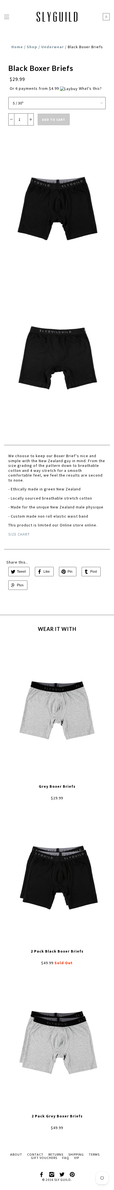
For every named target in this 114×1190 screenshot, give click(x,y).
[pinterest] (72, 1173)
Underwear (52, 46)
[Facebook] (41, 1173)
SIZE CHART (19, 534)
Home (17, 46)
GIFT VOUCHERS (44, 1158)
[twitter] (62, 1173)
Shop (32, 46)
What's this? (90, 88)
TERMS (94, 1154)
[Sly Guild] (57, 16)
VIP (76, 1158)
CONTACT (35, 1154)
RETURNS (55, 1154)
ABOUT (16, 1154)
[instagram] (52, 1173)
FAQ (65, 1158)
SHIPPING (76, 1154)
